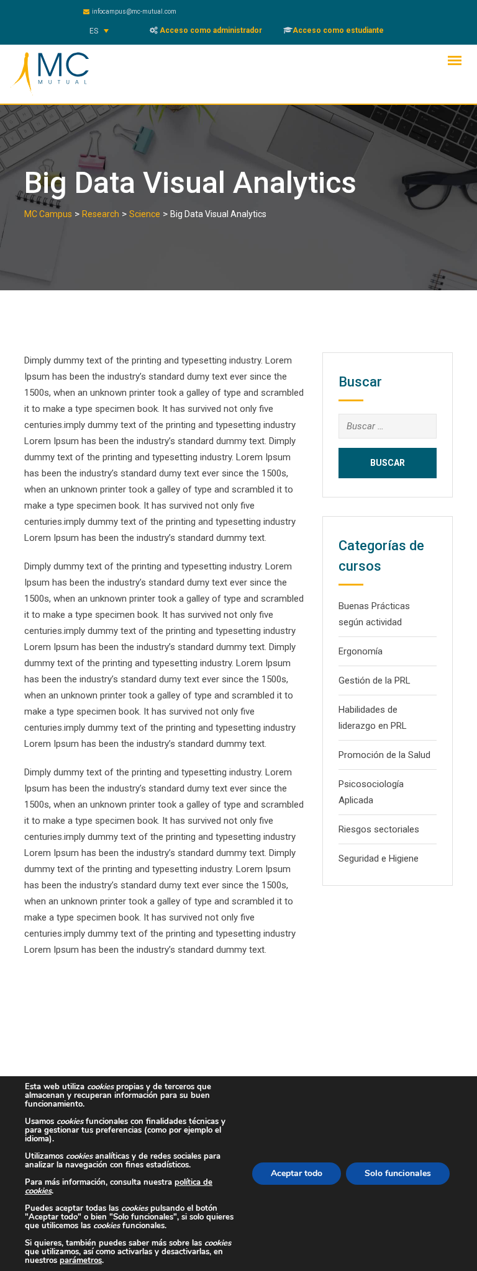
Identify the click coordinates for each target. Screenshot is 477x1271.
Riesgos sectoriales (378, 829)
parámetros (81, 1260)
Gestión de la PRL (374, 680)
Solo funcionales (398, 1173)
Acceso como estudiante (338, 30)
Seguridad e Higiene (378, 858)
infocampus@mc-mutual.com (134, 11)
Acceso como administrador (210, 30)
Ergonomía (360, 651)
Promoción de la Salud (384, 754)
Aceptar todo (296, 1173)
